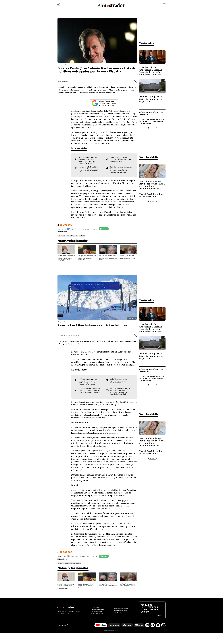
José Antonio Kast (72, 236)
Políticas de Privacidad (97, 613)
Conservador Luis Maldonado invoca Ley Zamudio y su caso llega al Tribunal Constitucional (90, 169)
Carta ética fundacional (97, 609)
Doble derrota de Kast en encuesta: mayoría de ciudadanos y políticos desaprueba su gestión (87, 160)
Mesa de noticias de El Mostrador (70, 335)
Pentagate (82, 236)
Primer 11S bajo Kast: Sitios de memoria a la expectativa (151, 99)
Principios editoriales (96, 611)
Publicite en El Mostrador (121, 608)
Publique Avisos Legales (120, 610)
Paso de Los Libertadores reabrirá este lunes (151, 195)
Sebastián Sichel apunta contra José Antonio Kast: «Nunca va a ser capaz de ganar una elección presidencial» (87, 257)
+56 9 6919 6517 (61, 613)
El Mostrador (64, 81)
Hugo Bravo (61, 236)
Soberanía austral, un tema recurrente (151, 113)
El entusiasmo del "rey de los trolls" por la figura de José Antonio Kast (151, 121)
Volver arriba (61, 625)
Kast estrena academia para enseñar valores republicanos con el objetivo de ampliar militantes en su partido (108, 257)
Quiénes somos (95, 607)
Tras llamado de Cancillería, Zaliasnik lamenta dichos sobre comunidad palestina (150, 71)
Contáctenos (117, 612)
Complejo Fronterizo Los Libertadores (69, 563)
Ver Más (152, 128)
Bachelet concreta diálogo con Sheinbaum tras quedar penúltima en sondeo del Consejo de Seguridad (121, 170)
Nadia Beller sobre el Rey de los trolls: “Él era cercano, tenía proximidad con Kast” (152, 185)
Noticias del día (148, 157)
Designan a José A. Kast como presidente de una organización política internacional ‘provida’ (127, 257)
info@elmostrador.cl (71, 613)
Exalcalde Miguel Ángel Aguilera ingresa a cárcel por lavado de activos (120, 159)
